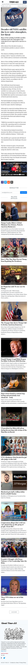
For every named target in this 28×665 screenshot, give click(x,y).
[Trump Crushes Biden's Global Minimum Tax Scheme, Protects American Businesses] (14, 211)
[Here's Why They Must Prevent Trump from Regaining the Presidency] (14, 247)
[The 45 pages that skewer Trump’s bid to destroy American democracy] (14, 311)
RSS (3, 655)
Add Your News (4, 653)
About (17, 662)
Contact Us (12, 662)
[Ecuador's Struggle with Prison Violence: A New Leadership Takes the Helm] (14, 547)
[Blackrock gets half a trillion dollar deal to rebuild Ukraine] (14, 480)
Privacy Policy (22, 662)
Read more (3, 651)
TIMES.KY (14, 1)
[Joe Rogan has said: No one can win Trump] (14, 275)
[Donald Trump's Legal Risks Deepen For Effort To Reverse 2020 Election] (14, 347)
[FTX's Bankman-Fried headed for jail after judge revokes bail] (14, 445)
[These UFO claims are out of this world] (14, 585)
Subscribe (23, 192)
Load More (14, 612)
